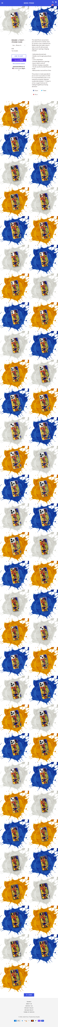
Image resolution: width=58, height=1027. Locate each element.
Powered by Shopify (34, 1017)
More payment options (19, 63)
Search (29, 1001)
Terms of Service (29, 1012)
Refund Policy (29, 1010)
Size (14, 45)
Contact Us (29, 1006)
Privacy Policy (29, 1008)
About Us (29, 1004)
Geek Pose (29, 3)
